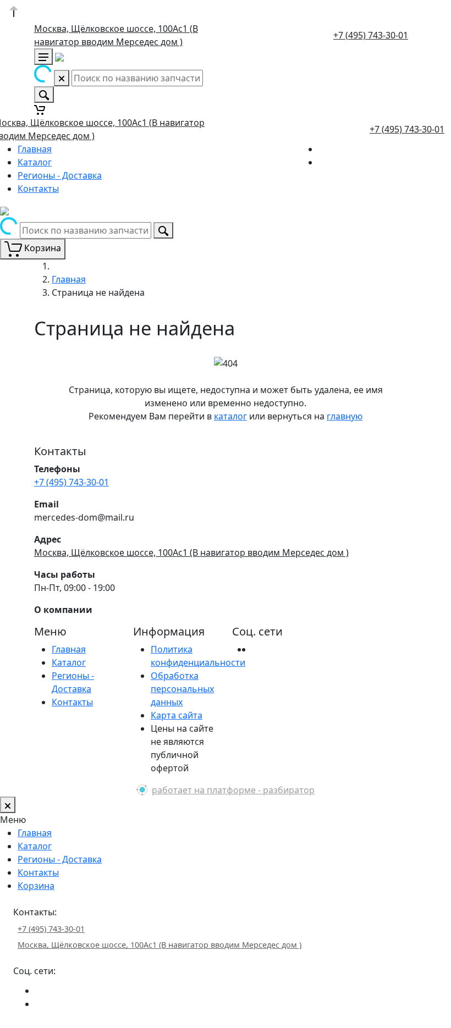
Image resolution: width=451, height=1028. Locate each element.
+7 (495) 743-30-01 (370, 35)
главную (344, 416)
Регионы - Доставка (60, 175)
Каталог (35, 162)
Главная (35, 149)
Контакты (38, 189)
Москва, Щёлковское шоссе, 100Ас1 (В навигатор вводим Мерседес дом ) (191, 552)
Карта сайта (176, 715)
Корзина (36, 886)
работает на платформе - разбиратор (233, 790)
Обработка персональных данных (182, 689)
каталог (230, 416)
